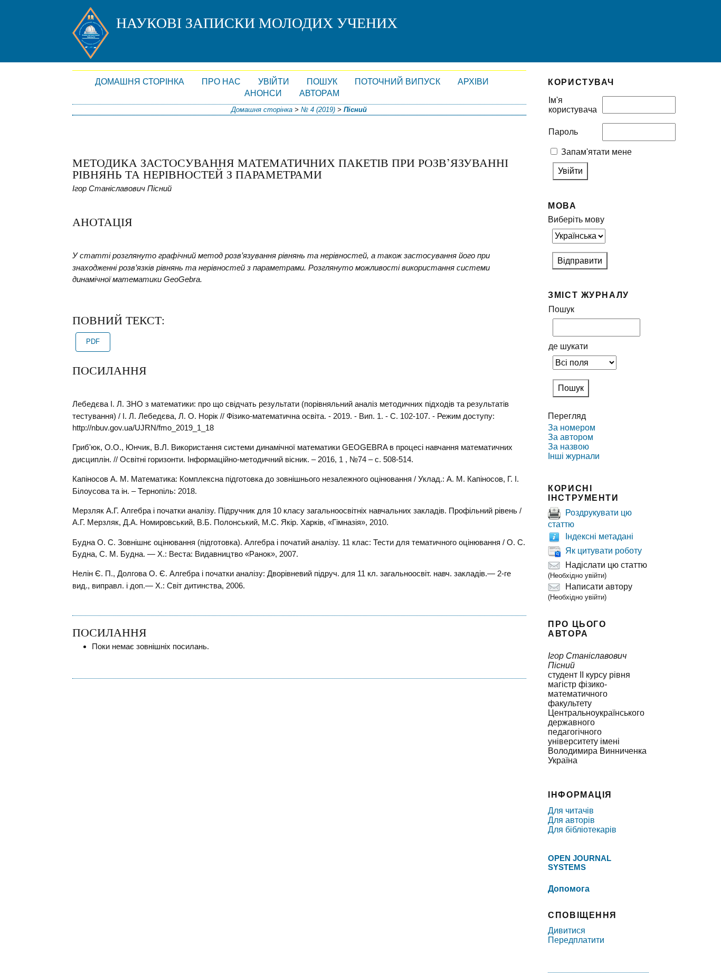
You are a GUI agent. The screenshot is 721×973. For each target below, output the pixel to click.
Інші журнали (574, 456)
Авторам (319, 93)
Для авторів (571, 820)
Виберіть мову (576, 219)
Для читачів (571, 810)
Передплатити (576, 939)
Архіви (473, 81)
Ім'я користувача (572, 105)
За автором (570, 437)
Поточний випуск (397, 81)
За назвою (568, 446)
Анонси (263, 93)
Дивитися (566, 930)
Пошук (322, 81)
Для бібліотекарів (582, 829)
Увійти (273, 81)
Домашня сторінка (139, 81)
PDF (93, 341)
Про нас (221, 81)
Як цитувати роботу (603, 551)
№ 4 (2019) (318, 110)
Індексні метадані (599, 536)
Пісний (355, 110)
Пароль (563, 131)
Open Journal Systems (579, 863)
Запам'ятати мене (596, 151)
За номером (571, 427)
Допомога (569, 888)
